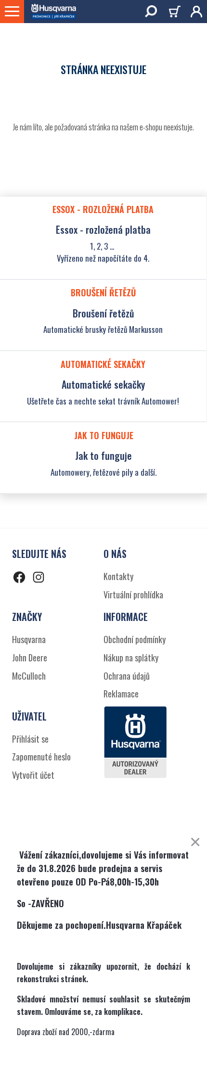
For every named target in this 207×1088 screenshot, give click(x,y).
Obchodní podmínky (135, 639)
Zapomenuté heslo (41, 756)
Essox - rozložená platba (103, 229)
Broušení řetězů (103, 313)
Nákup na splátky (131, 657)
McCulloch (29, 676)
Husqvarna (29, 639)
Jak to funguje (103, 455)
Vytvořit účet (33, 775)
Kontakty (118, 576)
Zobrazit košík (176, 13)
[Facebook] (19, 579)
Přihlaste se (192, 11)
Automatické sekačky (103, 384)
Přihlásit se (30, 739)
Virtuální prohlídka (133, 594)
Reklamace (121, 693)
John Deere (29, 657)
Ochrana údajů (127, 676)
